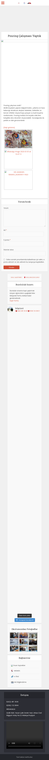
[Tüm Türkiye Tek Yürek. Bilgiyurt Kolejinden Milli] (24, 424)
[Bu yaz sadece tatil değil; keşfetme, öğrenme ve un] (24, 340)
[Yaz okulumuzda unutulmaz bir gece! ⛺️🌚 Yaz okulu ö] (24, 324)
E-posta (7, 240)
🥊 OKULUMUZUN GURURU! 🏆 (33, 277)
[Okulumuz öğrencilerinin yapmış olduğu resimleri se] (24, 444)
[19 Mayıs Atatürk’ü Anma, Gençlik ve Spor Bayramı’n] (24, 472)
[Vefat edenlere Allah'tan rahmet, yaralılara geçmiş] (24, 588)
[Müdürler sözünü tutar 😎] (24, 438)
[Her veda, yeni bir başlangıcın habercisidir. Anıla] (24, 414)
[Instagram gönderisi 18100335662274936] (24, 430)
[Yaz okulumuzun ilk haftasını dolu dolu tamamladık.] (24, 397)
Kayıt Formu (14, 301)
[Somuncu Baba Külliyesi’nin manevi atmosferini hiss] (24, 494)
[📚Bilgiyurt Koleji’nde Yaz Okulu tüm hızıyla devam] (24, 358)
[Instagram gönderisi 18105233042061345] (24, 434)
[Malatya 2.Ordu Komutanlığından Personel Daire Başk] (24, 603)
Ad (5, 230)
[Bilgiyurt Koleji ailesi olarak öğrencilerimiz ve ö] (24, 539)
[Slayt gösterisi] (9, 127)
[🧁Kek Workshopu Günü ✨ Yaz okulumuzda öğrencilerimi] (24, 380)
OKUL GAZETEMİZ (16, 277)
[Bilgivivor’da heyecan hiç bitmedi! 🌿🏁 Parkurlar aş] (24, 455)
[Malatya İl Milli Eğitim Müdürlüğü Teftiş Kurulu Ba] (24, 568)
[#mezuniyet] (24, 407)
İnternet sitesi (9, 250)
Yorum (6, 208)
